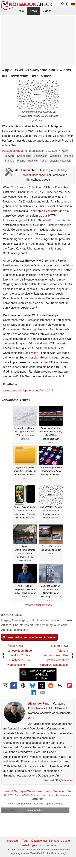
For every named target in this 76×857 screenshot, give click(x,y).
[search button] (63, 4)
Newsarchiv (58, 791)
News (33, 11)
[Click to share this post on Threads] (23, 685)
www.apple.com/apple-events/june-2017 (28, 390)
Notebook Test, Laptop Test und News (23, 791)
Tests (20, 11)
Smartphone (24, 155)
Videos (47, 11)
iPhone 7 (9, 160)
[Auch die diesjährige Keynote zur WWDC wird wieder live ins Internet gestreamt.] (38, 95)
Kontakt (54, 840)
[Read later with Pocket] (60, 685)
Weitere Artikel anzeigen (38, 605)
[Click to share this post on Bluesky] (32, 685)
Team (25, 840)
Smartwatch (40, 155)
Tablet (43, 160)
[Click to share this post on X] (41, 685)
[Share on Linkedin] (33, 692)
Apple (65, 151)
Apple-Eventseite (46, 211)
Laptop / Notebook (60, 160)
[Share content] (5, 685)
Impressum (13, 840)
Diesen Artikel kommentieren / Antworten (31, 637)
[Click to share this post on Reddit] (51, 685)
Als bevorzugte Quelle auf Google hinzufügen (41, 674)
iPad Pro (33, 160)
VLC (61, 270)
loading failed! (9, 810)
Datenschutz (39, 840)
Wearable (55, 155)
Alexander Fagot (12, 151)
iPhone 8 (68, 155)
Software (9, 155)
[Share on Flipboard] (69, 685)
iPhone (21, 160)
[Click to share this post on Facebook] (13, 685)
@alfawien (66, 780)
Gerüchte (46, 357)
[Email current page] (42, 692)
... (72, 11)
